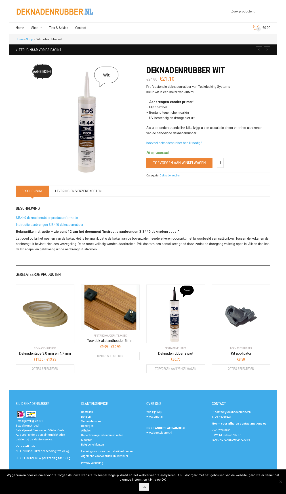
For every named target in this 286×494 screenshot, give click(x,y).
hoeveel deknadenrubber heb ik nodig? (174, 143)
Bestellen (87, 412)
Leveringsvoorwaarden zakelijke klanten (107, 451)
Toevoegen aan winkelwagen (179, 162)
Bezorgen (87, 425)
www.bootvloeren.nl (159, 432)
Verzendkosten (91, 421)
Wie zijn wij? (154, 412)
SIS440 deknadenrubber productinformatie (47, 218)
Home (20, 28)
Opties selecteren (45, 368)
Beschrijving (32, 191)
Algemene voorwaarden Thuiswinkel (104, 456)
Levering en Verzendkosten (78, 191)
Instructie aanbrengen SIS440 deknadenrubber (49, 225)
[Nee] (280, 481)
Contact (80, 28)
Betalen (86, 416)
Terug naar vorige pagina (39, 50)
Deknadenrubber (170, 175)
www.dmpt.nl (154, 416)
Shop (34, 28)
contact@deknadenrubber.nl (233, 412)
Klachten (86, 440)
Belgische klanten (92, 444)
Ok (144, 486)
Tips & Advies (58, 28)
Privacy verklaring (92, 463)
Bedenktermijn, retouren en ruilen (102, 435)
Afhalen (86, 430)
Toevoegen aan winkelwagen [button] (175, 368)
